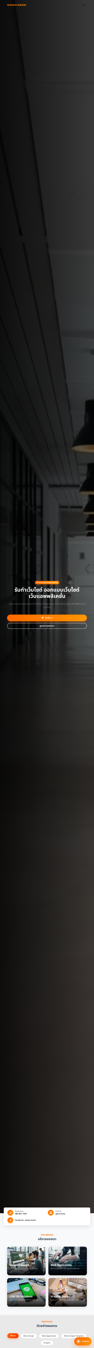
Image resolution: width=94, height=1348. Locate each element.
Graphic (47, 1342)
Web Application (49, 1336)
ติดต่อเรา (48, 617)
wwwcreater (17, 5)
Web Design (28, 1336)
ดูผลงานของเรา (47, 626)
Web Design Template (74, 1336)
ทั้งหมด (13, 1335)
